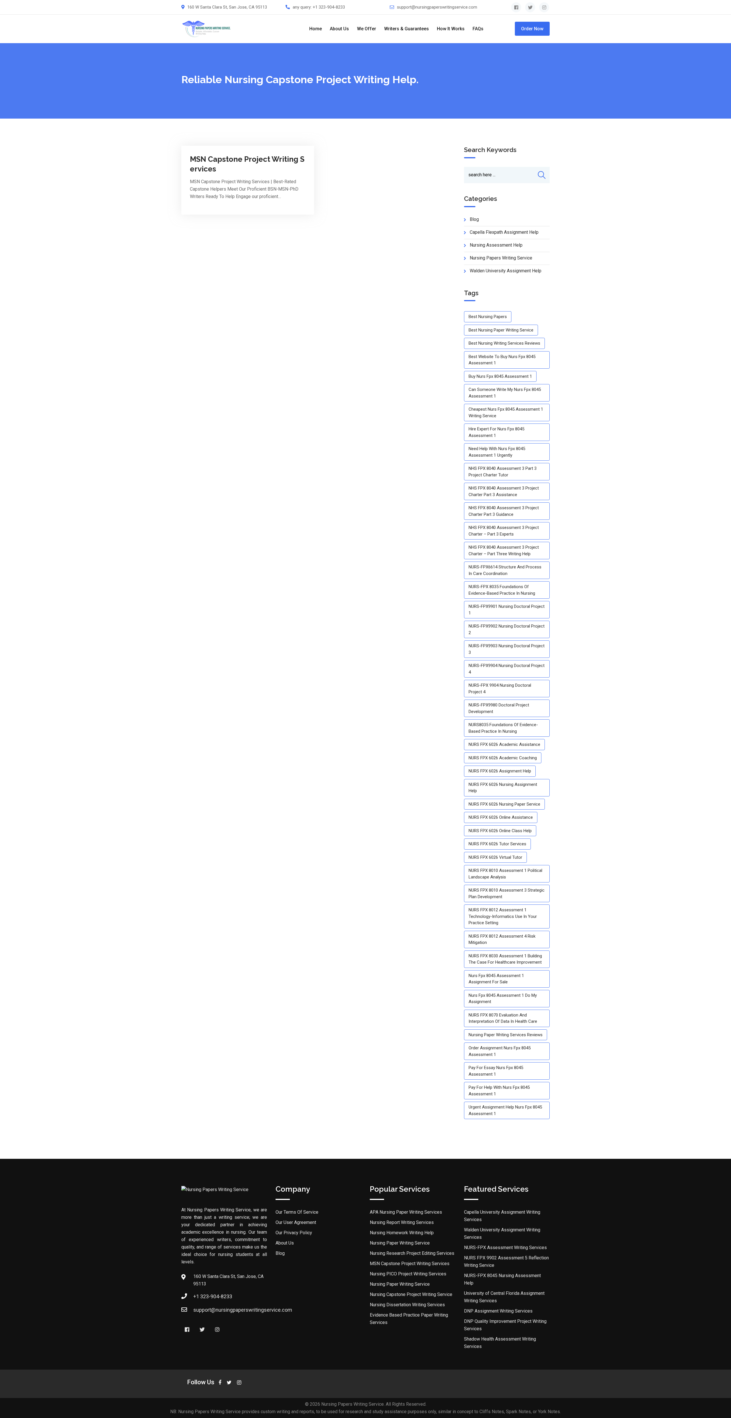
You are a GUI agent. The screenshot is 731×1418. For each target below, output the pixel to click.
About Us (339, 28)
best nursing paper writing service (501, 330)
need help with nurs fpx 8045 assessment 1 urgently (497, 452)
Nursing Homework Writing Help (402, 1232)
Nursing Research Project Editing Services (412, 1253)
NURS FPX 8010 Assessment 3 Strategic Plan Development (507, 893)
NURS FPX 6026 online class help (500, 830)
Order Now (532, 28)
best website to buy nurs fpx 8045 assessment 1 (502, 360)
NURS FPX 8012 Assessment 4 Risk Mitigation (502, 939)
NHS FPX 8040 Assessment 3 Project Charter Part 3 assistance (504, 491)
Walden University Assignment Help (505, 270)
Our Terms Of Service (297, 1212)
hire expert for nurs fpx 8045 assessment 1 (496, 432)
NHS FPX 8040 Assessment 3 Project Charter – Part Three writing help (504, 550)
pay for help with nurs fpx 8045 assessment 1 (499, 1091)
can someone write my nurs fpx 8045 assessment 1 (505, 393)
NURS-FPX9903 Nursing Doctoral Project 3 (507, 649)
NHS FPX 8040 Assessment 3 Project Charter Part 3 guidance (504, 511)
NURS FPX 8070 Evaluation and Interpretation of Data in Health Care (503, 1018)
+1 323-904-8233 (329, 7)
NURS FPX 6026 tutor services (497, 843)
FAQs (478, 28)
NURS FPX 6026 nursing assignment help (503, 788)
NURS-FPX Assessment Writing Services (505, 1247)
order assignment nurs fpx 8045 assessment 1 (500, 1051)
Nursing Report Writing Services (402, 1222)
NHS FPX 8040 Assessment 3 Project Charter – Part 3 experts (504, 531)
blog (474, 219)
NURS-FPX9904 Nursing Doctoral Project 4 (507, 669)
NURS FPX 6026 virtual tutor (495, 857)
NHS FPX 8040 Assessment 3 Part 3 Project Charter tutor (503, 472)
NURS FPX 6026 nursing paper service (504, 804)
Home (315, 28)
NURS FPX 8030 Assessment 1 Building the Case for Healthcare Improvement (505, 959)
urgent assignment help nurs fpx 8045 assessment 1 (505, 1110)
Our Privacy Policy (294, 1232)
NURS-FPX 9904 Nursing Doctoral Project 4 (500, 688)
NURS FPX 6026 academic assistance (504, 744)
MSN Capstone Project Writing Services (409, 1263)
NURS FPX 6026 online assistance (501, 817)
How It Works (451, 28)
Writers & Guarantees (406, 28)
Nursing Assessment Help (496, 245)
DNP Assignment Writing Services (498, 1311)
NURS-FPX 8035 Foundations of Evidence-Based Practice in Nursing (502, 590)
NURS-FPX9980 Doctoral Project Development (499, 708)
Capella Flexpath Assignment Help (504, 232)
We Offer (366, 28)
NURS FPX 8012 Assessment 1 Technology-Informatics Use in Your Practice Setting (503, 916)
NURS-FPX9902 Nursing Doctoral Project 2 (507, 629)
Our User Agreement (296, 1222)
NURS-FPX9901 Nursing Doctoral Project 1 (507, 610)
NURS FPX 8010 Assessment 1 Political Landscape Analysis (505, 874)
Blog (280, 1253)
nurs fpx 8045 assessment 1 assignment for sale (496, 979)
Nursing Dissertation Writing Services (407, 1304)
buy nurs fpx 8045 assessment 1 (500, 376)
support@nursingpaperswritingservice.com (437, 7)
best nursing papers (488, 316)
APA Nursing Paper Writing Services (406, 1212)
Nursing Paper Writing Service (400, 1243)
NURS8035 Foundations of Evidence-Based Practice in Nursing (503, 728)
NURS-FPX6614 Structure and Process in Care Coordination (505, 570)
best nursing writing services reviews (504, 343)
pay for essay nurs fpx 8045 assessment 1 (496, 1071)
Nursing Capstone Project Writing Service (411, 1294)
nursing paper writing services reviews (506, 1034)
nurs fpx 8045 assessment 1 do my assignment (503, 998)
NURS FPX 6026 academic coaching (503, 757)
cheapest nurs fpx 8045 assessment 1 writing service (506, 412)
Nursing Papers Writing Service (501, 258)
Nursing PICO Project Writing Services (408, 1274)
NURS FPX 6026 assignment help (500, 771)
